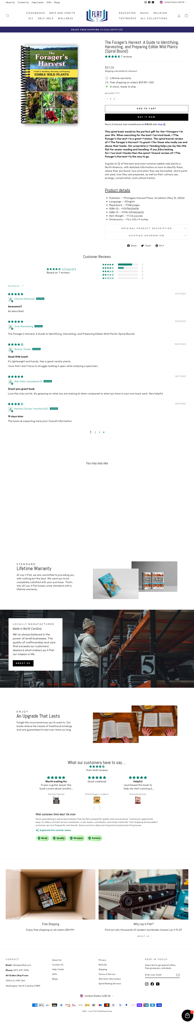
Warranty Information (110, 978)
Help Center (38, 2)
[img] (15, 294)
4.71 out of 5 (69, 269)
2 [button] (95, 432)
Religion (160, 12)
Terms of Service (107, 974)
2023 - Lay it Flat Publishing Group (97, 1011)
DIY (31, 18)
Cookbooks (35, 12)
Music (144, 12)
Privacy (102, 960)
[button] (113, 56)
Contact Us (23, 2)
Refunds (103, 964)
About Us (10, 2)
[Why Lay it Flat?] (143, 894)
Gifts (49, 2)
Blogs (57, 2)
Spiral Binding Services (110, 983)
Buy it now (147, 117)
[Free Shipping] (50, 894)
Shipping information (146, 235)
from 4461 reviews (97, 770)
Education (127, 12)
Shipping (109, 71)
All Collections (154, 18)
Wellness (65, 18)
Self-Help (46, 18)
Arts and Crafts (62, 12)
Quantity (112, 93)
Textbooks (127, 18)
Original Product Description (146, 228)
